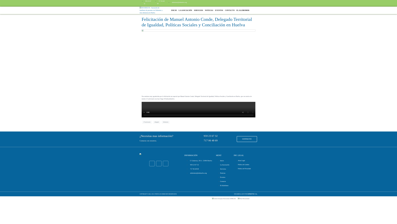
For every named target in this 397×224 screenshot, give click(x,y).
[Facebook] (236, 2)
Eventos (219, 10)
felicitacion (165, 122)
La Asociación (185, 10)
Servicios (198, 10)
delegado (157, 122)
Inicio (174, 10)
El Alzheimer (242, 10)
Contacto (230, 10)
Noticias (209, 10)
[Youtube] (247, 2)
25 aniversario (146, 122)
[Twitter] (242, 2)
